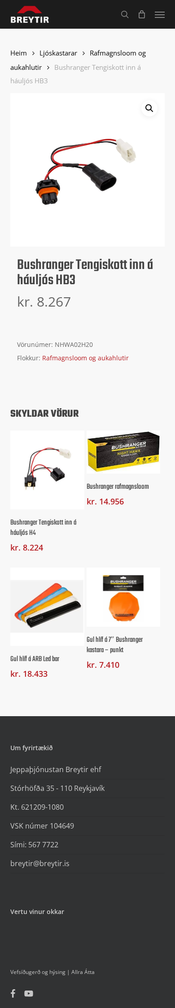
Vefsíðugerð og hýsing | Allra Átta (52, 972)
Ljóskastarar (58, 52)
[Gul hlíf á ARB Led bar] (47, 607)
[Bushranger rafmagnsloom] (124, 452)
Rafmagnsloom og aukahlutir (85, 358)
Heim (18, 52)
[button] (160, 14)
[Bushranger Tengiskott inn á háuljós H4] (47, 470)
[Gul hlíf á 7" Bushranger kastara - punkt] (124, 597)
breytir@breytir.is (40, 863)
